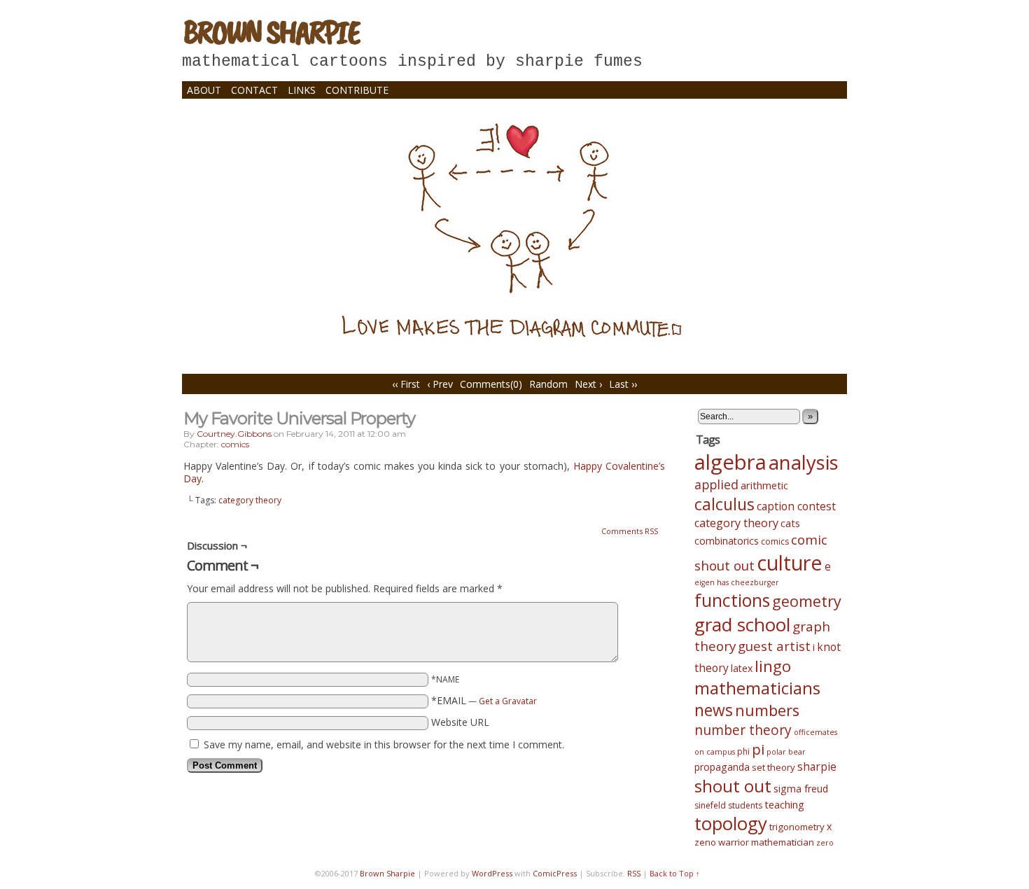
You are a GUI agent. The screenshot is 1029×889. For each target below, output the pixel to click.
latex (741, 668)
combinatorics (726, 540)
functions (732, 600)
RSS (633, 873)
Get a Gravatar (508, 701)
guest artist (774, 645)
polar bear (786, 752)
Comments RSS (629, 531)
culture (789, 562)
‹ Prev (440, 384)
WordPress (492, 873)
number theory (743, 730)
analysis (804, 462)
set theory (773, 767)
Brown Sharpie (271, 31)
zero (825, 843)
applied (716, 484)
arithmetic (764, 485)
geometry (806, 601)
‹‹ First (406, 384)
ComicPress (555, 873)
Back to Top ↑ (675, 873)
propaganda (722, 767)
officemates (815, 732)
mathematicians (757, 688)
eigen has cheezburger (736, 582)
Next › (588, 384)
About (204, 90)
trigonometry (797, 826)
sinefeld (710, 805)
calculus (724, 504)
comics (235, 444)
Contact (254, 90)
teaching (784, 804)
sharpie (816, 766)
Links (302, 90)
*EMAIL (484, 700)
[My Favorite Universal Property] (515, 345)
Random (548, 384)
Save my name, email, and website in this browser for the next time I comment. (384, 744)
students (745, 805)
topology (730, 823)
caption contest (796, 506)
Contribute (357, 90)
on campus (714, 752)
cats (790, 523)
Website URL (460, 722)
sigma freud (801, 788)
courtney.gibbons (234, 433)
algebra (730, 462)
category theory (249, 500)
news (713, 710)
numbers (767, 710)
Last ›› (623, 384)
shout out (732, 785)
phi (743, 751)
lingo (773, 666)
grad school (742, 624)
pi (758, 749)
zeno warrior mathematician (754, 842)
